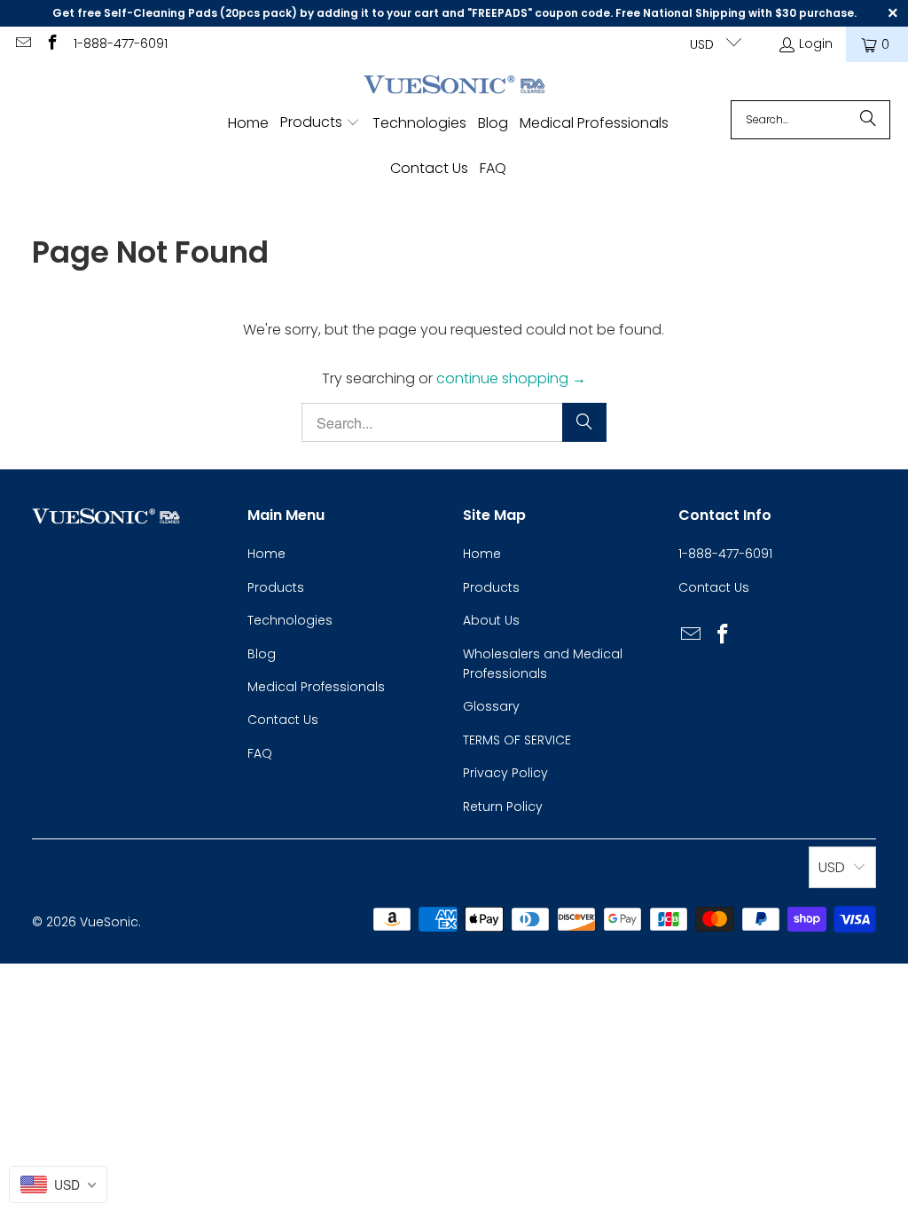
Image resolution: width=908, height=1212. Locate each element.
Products (275, 587)
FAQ (259, 753)
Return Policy (503, 806)
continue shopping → (511, 378)
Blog (261, 654)
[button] (320, 123)
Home (266, 554)
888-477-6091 (730, 554)
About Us (491, 620)
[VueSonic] (454, 85)
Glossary (491, 706)
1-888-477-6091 (121, 43)
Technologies (290, 620)
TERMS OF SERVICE (517, 740)
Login (816, 43)
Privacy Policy (505, 773)
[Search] (868, 119)
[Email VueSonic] (22, 44)
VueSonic (109, 922)
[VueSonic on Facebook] (52, 44)
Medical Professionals (316, 687)
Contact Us (282, 719)
